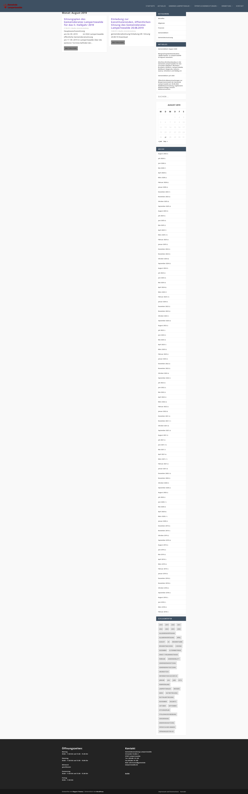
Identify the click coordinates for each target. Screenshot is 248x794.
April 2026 (161, 173)
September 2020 (163, 488)
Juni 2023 (161, 335)
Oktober (162, 706)
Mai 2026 (161, 168)
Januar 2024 (162, 302)
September (173, 706)
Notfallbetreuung (166, 697)
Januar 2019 (162, 573)
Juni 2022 (161, 387)
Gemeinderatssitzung (82, 28)
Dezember (162, 650)
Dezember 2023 (163, 306)
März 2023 (161, 349)
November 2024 (163, 254)
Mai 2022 (161, 392)
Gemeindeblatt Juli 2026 (166, 76)
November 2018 (163, 583)
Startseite (150, 6)
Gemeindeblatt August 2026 (167, 49)
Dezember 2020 (163, 473)
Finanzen (161, 28)
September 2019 (163, 540)
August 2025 (162, 211)
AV (168, 642)
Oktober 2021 (162, 426)
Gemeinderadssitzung (167, 663)
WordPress (99, 791)
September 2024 (163, 263)
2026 (178, 629)
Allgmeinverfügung (166, 637)
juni (174, 680)
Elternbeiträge (175, 650)
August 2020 (162, 492)
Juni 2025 (161, 220)
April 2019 (161, 559)
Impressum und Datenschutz (168, 792)
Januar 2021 (162, 469)
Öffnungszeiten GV (166, 731)
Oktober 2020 (162, 483)
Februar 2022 (162, 406)
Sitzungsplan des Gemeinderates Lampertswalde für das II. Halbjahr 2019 (83, 21)
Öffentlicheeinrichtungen (205, 6)
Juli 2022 (161, 383)
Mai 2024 (161, 282)
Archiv (127, 773)
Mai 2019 (161, 554)
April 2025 (161, 230)
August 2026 (162, 154)
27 (165, 137)
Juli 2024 (161, 273)
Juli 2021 (161, 440)
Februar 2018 (162, 612)
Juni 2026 (161, 163)
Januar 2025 (162, 244)
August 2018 (162, 597)
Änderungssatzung (166, 723)
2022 (160, 629)
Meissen (177, 689)
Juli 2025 (161, 216)
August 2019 (162, 545)
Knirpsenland (164, 684)
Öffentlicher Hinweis (167, 727)
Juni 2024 (161, 278)
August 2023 (162, 325)
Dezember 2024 (163, 249)
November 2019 (163, 530)
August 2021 (162, 435)
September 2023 (163, 321)
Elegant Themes (78, 791)
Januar (161, 680)
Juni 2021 (161, 445)
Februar (162, 659)
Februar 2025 (162, 239)
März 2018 (161, 607)
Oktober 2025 (162, 201)
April (179, 637)
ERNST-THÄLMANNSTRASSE (168, 655)
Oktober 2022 (162, 373)
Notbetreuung (171, 693)
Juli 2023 (161, 330)
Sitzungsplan (164, 710)
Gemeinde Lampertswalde (179, 6)
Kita (180, 680)
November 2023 (163, 311)
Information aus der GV (168, 676)
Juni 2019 (161, 550)
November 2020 (163, 478)
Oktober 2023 (162, 316)
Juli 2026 (161, 158)
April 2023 (161, 344)
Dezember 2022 (163, 364)
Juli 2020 (161, 497)
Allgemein (161, 23)
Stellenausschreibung (167, 714)
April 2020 (161, 511)
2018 (160, 625)
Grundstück (164, 672)
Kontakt (240, 6)
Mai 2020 (161, 507)
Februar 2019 (162, 569)
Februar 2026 (162, 182)
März (161, 693)
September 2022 (163, 378)
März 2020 (161, 516)
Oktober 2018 (162, 588)
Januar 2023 (162, 359)
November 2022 (163, 368)
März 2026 (161, 177)
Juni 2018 (161, 602)
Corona (178, 646)
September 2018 (163, 593)
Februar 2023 (162, 354)
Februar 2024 (162, 297)
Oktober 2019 (162, 535)
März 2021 (161, 459)
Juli (168, 680)
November (163, 701)
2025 (172, 629)
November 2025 (163, 197)
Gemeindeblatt (163, 33)
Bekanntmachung (166, 646)
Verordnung (164, 719)
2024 (166, 629)
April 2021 (161, 454)
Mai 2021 (161, 449)
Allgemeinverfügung (167, 633)
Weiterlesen (71, 48)
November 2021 (163, 421)
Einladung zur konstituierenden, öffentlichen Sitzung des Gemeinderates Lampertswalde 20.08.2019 (131, 23)
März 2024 (161, 292)
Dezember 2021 (163, 416)
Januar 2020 (162, 521)
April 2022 (161, 397)
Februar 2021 (162, 464)
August (162, 642)
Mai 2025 (161, 225)
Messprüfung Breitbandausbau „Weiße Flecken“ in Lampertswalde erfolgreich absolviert (169, 55)
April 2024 (161, 287)
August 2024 (162, 268)
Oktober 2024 (162, 259)
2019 (166, 625)
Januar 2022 (162, 411)
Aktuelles (162, 6)
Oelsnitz (173, 701)
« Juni (160, 141)
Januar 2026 (162, 187)
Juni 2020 (161, 502)
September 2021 (163, 430)
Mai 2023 (161, 340)
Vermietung (226, 6)
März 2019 (161, 564)
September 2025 (163, 206)
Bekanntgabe (177, 642)
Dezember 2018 (163, 578)
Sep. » (165, 141)
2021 (178, 625)
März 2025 (161, 235)
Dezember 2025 (163, 192)
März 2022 (161, 402)
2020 (172, 625)
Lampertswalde (165, 689)
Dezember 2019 (163, 526)
